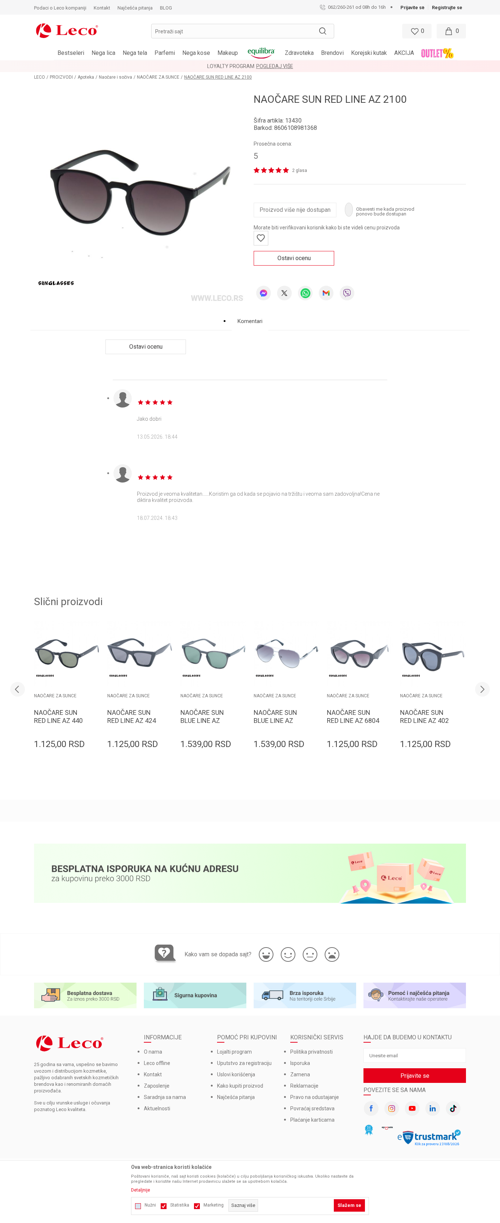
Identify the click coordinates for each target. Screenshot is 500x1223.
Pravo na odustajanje (314, 1097)
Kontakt (153, 1074)
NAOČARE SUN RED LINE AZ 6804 (353, 716)
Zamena (300, 1074)
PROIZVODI (61, 77)
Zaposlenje (156, 1086)
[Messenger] (263, 293)
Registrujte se (447, 7)
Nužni (150, 1205)
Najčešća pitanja (236, 1097)
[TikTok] (453, 1108)
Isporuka (300, 1063)
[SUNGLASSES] (56, 283)
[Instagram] (391, 1108)
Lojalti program (234, 1052)
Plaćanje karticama (312, 1120)
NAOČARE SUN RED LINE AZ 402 (424, 716)
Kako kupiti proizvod (240, 1086)
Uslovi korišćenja (236, 1074)
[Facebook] (371, 1108)
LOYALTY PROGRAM (230, 66)
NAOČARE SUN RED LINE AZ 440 (58, 716)
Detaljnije (140, 1190)
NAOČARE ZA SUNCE (158, 77)
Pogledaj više (274, 66)
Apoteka (86, 77)
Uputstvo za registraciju (244, 1063)
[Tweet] (284, 293)
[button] (242, 31)
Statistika (179, 1205)
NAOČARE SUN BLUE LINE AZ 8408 (202, 720)
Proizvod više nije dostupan (295, 209)
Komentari (250, 321)
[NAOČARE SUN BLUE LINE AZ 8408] (213, 654)
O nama (153, 1052)
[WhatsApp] (305, 293)
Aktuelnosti (157, 1108)
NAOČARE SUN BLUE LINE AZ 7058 (275, 720)
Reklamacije (304, 1086)
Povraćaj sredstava (312, 1108)
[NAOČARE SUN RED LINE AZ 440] (67, 654)
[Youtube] (412, 1108)
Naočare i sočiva (115, 77)
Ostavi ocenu (294, 258)
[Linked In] (432, 1108)
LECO (39, 77)
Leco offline (157, 1063)
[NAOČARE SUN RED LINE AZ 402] (433, 654)
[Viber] (347, 293)
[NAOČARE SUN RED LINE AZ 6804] (360, 654)
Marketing (214, 1205)
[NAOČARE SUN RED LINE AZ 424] (140, 654)
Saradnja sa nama (165, 1097)
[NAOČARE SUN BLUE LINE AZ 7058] (287, 654)
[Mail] (326, 293)
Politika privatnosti (311, 1052)
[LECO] (67, 30)
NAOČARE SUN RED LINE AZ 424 (131, 716)
